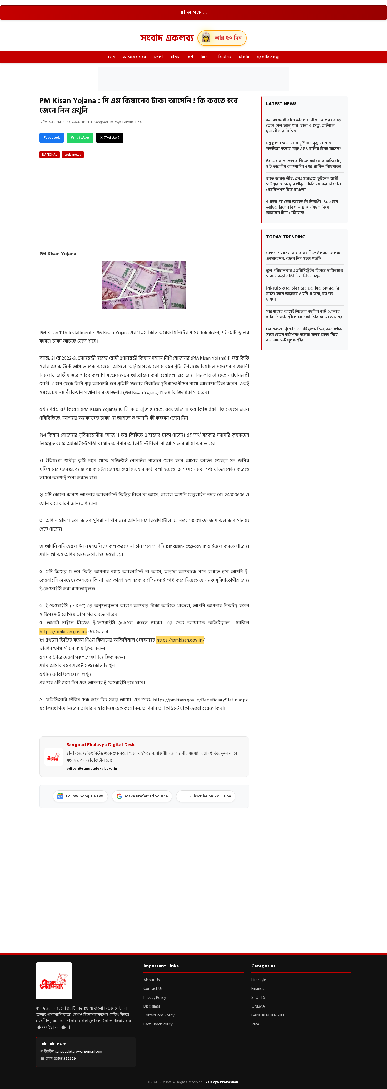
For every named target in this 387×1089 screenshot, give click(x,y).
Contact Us (153, 988)
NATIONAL (49, 154)
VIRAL (256, 1024)
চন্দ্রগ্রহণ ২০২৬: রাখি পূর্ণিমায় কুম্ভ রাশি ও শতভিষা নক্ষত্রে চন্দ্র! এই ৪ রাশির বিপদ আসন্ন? (303, 146)
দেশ (190, 57)
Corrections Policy (158, 1015)
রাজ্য (175, 57)
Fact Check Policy (157, 1024)
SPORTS (258, 997)
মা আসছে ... (193, 12)
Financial (258, 988)
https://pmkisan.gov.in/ (63, 631)
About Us (151, 980)
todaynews (73, 154)
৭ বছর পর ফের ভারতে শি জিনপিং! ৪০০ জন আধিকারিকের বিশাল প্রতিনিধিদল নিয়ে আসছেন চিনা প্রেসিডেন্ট (302, 207)
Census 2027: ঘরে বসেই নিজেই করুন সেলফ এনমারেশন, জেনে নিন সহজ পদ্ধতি (303, 255)
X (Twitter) (109, 137)
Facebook (52, 137)
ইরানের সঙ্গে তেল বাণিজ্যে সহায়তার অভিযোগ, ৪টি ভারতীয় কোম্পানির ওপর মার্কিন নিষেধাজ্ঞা (303, 163)
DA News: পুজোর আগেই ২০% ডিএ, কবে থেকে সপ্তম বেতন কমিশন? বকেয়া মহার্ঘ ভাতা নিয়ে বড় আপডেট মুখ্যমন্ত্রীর (304, 334)
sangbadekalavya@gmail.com (78, 1051)
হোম (111, 57)
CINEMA (258, 1006)
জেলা (158, 57)
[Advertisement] (193, 79)
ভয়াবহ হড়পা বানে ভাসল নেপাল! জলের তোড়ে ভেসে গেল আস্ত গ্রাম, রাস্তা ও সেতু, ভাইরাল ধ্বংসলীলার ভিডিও (303, 125)
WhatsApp (80, 137)
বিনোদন (224, 57)
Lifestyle (258, 980)
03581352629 (65, 1059)
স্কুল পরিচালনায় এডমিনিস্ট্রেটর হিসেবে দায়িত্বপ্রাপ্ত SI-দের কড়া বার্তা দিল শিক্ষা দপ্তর (304, 273)
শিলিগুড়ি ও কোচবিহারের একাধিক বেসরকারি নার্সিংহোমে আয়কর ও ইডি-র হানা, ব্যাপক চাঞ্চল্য (302, 294)
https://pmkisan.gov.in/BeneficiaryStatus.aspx (200, 700)
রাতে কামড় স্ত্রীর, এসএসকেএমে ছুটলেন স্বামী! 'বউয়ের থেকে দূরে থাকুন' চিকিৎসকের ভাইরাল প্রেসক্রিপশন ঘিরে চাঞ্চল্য (303, 184)
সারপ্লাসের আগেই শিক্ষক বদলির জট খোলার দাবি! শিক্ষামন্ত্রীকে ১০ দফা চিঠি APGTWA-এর (304, 314)
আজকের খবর (134, 57)
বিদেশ (205, 57)
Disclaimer (151, 1006)
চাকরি (244, 57)
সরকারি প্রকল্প (268, 57)
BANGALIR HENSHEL (268, 1015)
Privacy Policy (154, 997)
